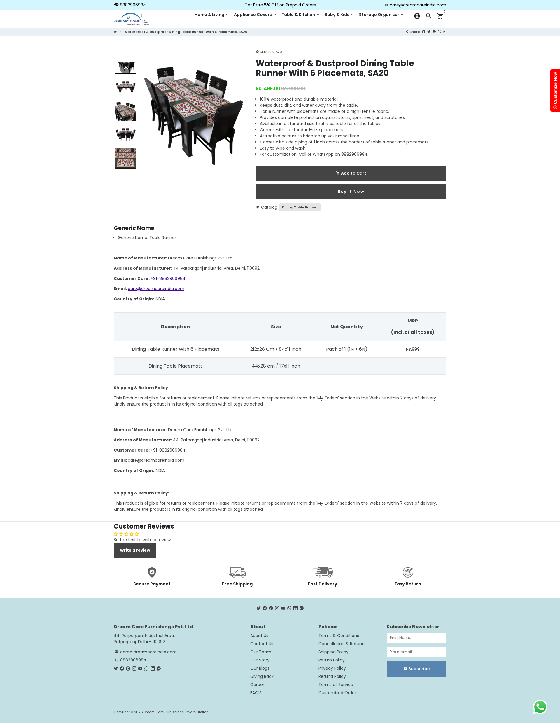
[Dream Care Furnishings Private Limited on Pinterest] (271, 608)
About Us (259, 635)
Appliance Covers (255, 14)
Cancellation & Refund (341, 644)
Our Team (260, 652)
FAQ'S (256, 693)
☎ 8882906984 (130, 5)
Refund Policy (332, 676)
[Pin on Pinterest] (434, 31)
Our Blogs (260, 668)
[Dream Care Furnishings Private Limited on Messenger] (302, 608)
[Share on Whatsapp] (439, 31)
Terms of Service (335, 684)
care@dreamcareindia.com (156, 289)
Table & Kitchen (300, 14)
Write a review (135, 550)
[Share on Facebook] (423, 31)
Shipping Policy (333, 652)
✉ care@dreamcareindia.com (415, 5)
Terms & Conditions (338, 635)
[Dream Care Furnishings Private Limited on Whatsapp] (289, 608)
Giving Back (262, 676)
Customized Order (337, 693)
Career (257, 684)
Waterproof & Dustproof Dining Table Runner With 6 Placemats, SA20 (185, 31)
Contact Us (261, 644)
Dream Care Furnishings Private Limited (176, 712)
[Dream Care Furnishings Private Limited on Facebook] (265, 608)
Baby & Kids (339, 14)
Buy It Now (351, 191)
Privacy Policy (332, 668)
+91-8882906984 (168, 278)
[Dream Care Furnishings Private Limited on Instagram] (277, 608)
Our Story (260, 660)
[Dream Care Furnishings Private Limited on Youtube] (283, 608)
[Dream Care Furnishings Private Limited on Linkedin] (295, 608)
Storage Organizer (381, 14)
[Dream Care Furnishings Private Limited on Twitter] (259, 608)
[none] (126, 68)
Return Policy (331, 660)
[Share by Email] (444, 31)
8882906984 (130, 660)
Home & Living (212, 14)
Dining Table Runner (300, 207)
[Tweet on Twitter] (428, 31)
